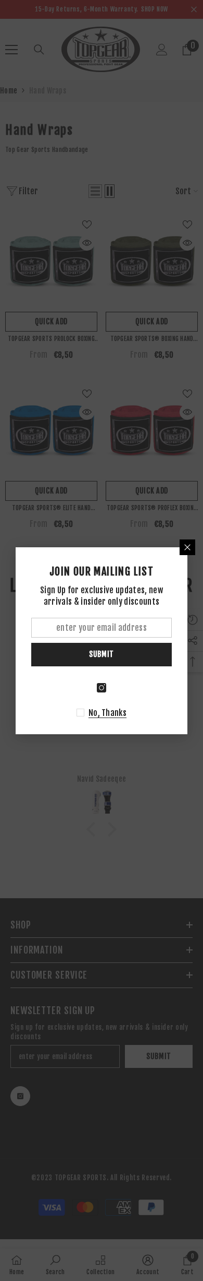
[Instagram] (101, 688)
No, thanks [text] (107, 713)
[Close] (187, 547)
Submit (101, 654)
